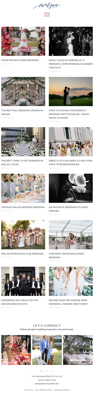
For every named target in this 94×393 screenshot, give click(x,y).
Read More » (7, 63)
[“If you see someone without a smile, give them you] (16, 350)
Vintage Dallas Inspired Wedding (23, 207)
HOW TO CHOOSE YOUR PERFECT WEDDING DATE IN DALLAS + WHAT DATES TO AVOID (69, 114)
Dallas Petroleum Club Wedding (22, 253)
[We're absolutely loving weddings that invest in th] (78, 350)
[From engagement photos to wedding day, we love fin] (47, 350)
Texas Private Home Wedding (20, 60)
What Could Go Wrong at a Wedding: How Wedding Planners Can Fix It (71, 64)
